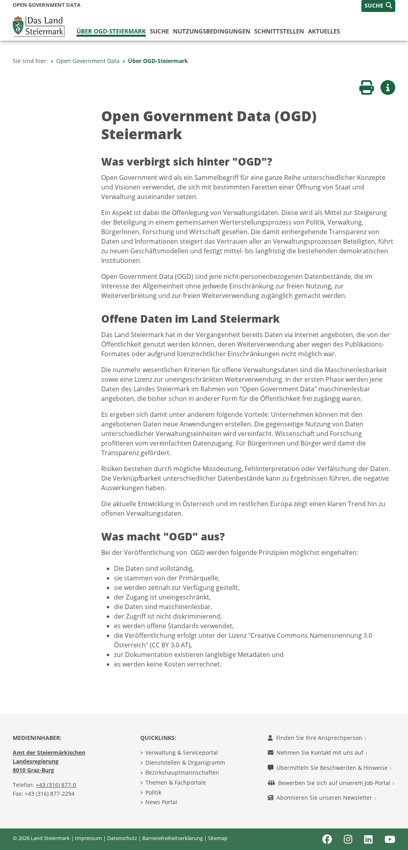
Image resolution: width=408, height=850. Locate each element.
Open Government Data (88, 61)
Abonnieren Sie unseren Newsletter (325, 797)
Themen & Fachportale (175, 782)
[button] (378, 6)
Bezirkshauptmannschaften (182, 772)
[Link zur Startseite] (39, 25)
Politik (153, 792)
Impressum (88, 838)
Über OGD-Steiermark (111, 31)
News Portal (161, 802)
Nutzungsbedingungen (211, 31)
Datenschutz (122, 838)
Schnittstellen (279, 31)
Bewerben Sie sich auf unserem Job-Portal (335, 783)
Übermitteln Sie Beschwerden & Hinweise (333, 767)
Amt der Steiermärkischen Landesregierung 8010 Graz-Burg (49, 761)
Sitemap (218, 838)
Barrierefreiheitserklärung (172, 838)
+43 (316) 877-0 (56, 785)
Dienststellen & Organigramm (185, 762)
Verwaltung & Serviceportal (181, 752)
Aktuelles (324, 31)
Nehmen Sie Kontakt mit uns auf (321, 752)
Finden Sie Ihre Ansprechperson (320, 738)
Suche (159, 31)
